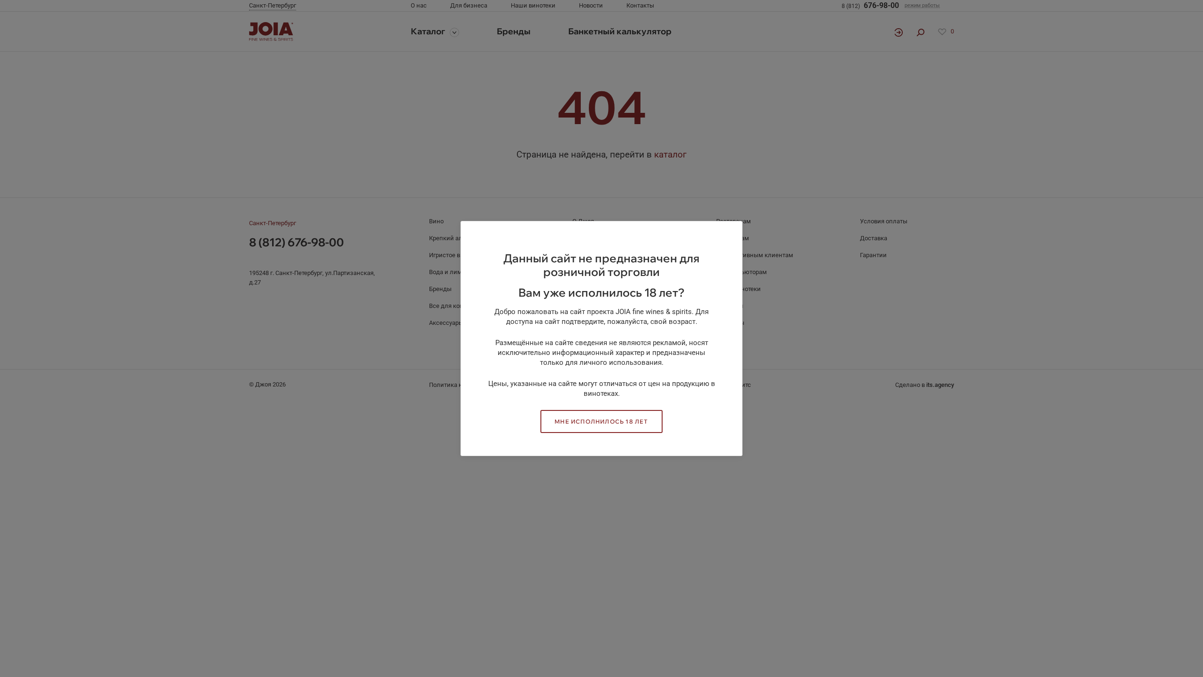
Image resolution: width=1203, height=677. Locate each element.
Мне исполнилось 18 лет (601, 421)
